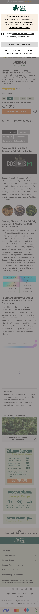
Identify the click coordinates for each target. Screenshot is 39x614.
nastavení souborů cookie (23, 34)
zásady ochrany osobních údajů (17, 36)
